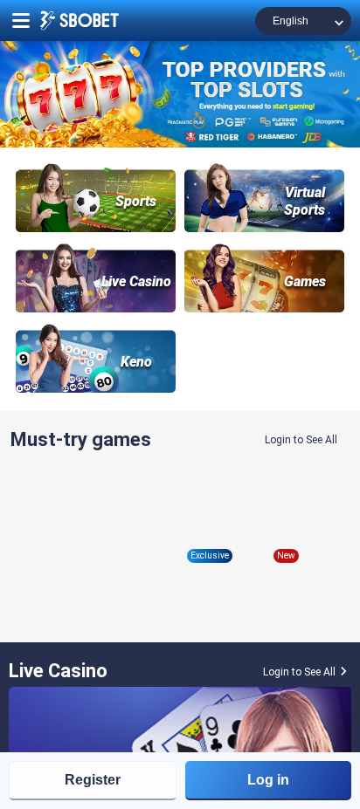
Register (93, 779)
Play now (93, 541)
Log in (268, 779)
